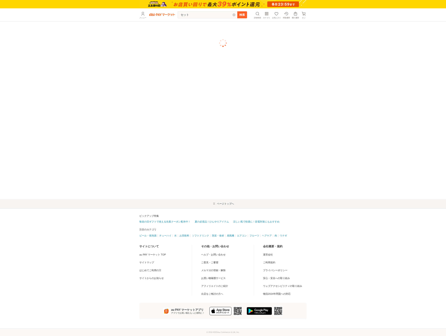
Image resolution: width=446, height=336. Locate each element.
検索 (242, 14)
